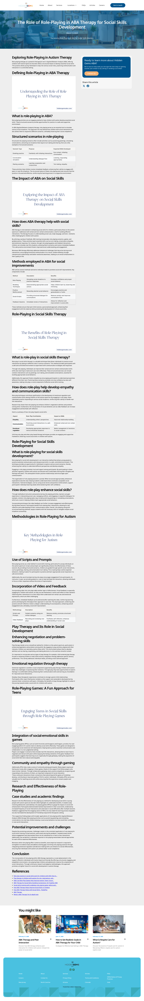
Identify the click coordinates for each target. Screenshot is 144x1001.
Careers (102, 5)
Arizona (65, 982)
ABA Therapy (18, 892)
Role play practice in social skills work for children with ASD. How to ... (35, 876)
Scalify (71, 987)
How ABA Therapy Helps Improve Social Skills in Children (32, 887)
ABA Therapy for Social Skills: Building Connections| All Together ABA (36, 883)
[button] (72, 5)
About (50, 5)
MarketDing (78, 987)
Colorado (88, 982)
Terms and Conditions (92, 978)
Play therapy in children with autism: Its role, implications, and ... (34, 878)
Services (59, 5)
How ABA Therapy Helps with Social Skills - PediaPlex (30, 890)
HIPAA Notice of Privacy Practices (114, 978)
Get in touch (117, 5)
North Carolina (45, 982)
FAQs (84, 5)
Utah (108, 982)
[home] (26, 5)
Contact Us (91, 73)
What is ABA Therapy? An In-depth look (26, 894)
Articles (92, 5)
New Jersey (22, 982)
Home (42, 5)
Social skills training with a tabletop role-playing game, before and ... (35, 885)
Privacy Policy (67, 978)
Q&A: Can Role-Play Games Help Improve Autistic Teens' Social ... (34, 880)
